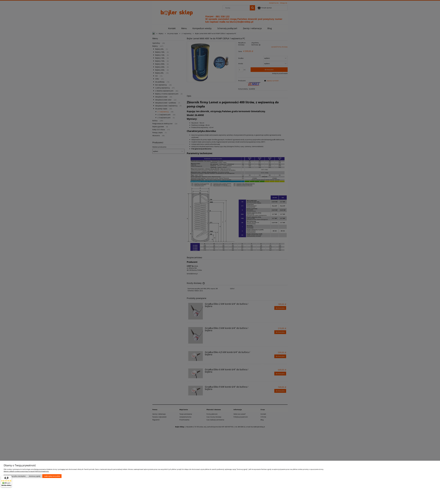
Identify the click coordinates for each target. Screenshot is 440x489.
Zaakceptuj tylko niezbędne (15, 476)
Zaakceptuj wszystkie (52, 476)
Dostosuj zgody (34, 476)
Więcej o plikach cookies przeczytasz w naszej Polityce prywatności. (26, 471)
